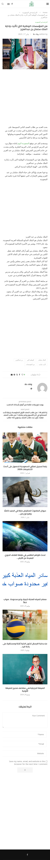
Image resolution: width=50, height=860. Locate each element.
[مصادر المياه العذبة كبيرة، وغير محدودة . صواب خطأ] (25, 580)
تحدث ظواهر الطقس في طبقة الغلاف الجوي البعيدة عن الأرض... (25, 556)
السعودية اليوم (23, 143)
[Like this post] (22, 374)
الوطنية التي (30, 360)
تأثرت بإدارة (42, 364)
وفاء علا (36, 34)
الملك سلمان (42, 360)
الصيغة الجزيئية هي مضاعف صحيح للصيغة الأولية (25, 689)
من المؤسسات (30, 364)
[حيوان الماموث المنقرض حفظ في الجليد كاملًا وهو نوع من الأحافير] (25, 492)
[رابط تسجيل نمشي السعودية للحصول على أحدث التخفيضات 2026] (25, 447)
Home (45, 12)
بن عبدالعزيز (19, 360)
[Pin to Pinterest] (14, 374)
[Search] (2, 4)
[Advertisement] (25, 99)
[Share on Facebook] (19, 374)
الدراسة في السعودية (29, 12)
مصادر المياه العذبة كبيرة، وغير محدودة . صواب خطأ (25, 600)
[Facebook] (12, 4)
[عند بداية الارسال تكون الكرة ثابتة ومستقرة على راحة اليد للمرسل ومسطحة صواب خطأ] (25, 625)
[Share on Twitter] (17, 374)
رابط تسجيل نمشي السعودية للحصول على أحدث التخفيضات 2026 (25, 467)
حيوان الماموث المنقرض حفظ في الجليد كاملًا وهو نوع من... (25, 512)
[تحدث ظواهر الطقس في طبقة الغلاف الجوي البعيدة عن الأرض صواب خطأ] (25, 536)
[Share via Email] (12, 374)
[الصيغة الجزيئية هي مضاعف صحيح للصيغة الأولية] (25, 669)
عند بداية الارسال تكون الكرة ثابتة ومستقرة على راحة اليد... (25, 645)
